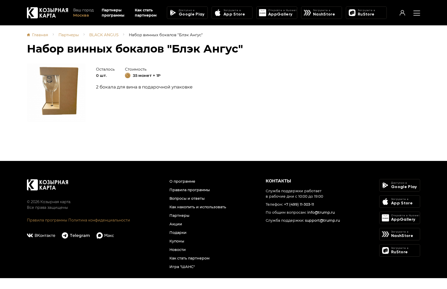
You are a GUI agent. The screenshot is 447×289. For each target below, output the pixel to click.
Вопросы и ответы (187, 198)
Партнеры (68, 34)
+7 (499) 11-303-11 (299, 204)
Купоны (176, 241)
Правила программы (47, 220)
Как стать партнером (146, 13)
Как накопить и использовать (197, 207)
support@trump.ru (322, 220)
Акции (175, 224)
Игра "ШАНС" (182, 266)
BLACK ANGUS (103, 34)
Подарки (178, 232)
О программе (182, 181)
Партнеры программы (113, 13)
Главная (40, 34)
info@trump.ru (321, 212)
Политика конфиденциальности (99, 220)
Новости (177, 249)
